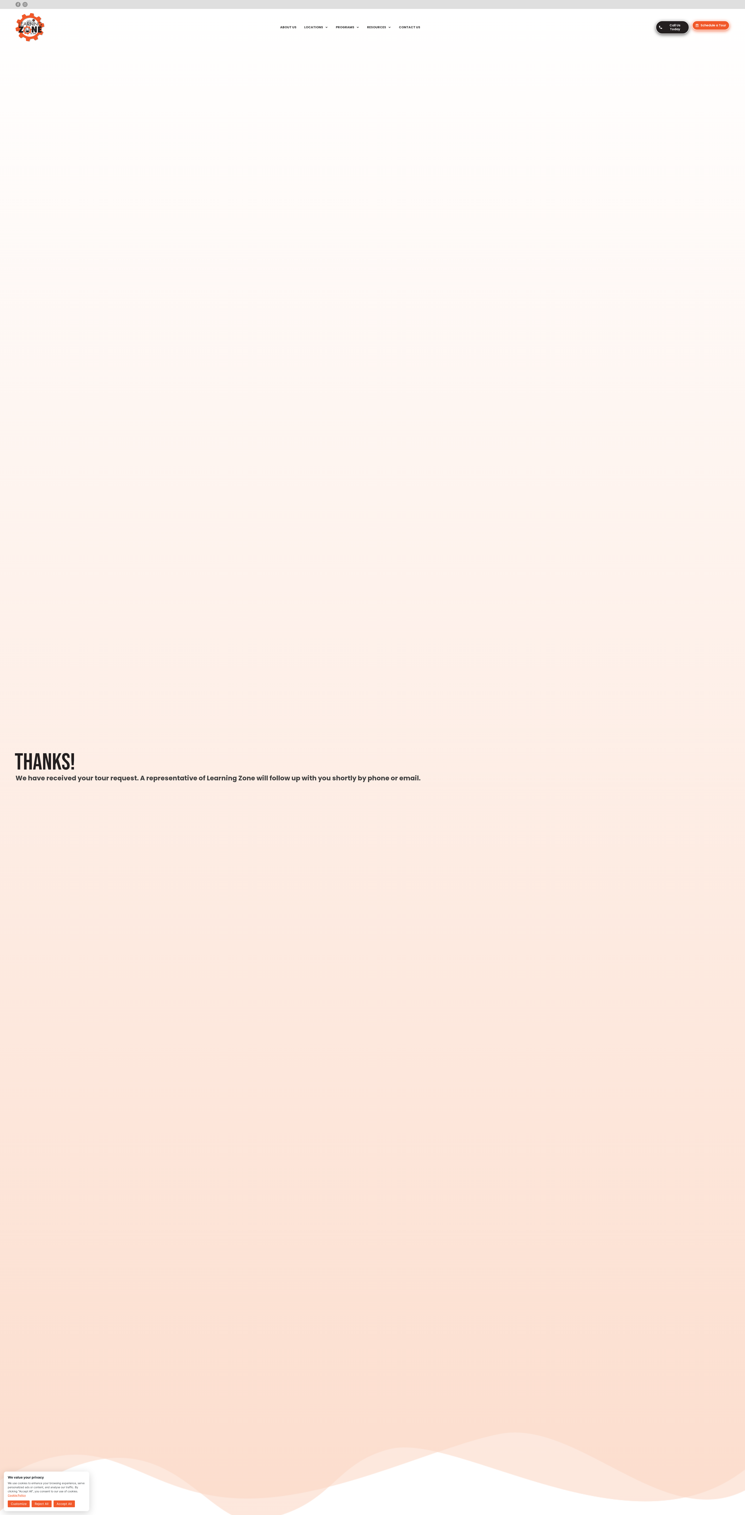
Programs (345, 27)
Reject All (42, 1504)
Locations (313, 27)
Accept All (64, 1504)
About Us (288, 27)
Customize (19, 1504)
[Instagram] (25, 4)
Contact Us (409, 27)
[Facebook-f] (18, 4)
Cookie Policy (17, 1495)
